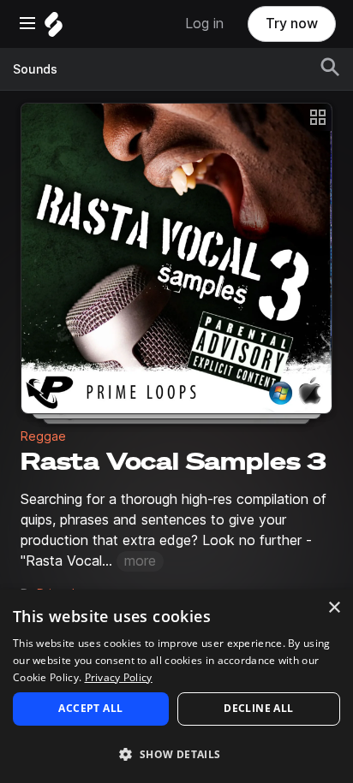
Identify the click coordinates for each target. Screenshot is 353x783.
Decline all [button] (258, 708)
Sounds (35, 69)
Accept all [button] (90, 708)
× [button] (333, 608)
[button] (176, 753)
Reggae (43, 436)
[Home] (54, 28)
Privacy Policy (119, 677)
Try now (292, 23)
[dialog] (176, 686)
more (140, 561)
